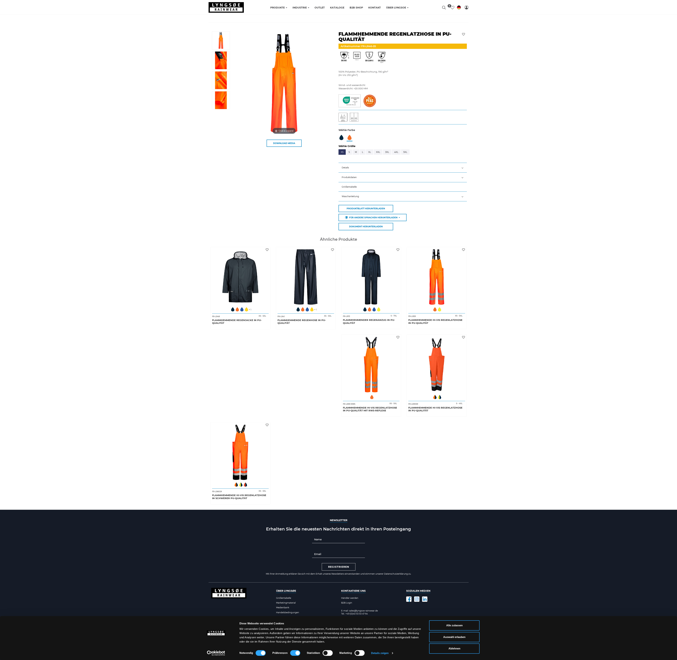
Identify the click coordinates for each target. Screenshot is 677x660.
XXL (378, 152)
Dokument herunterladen (366, 226)
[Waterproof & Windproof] (344, 117)
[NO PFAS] (369, 100)
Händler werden (349, 598)
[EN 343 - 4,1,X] (344, 59)
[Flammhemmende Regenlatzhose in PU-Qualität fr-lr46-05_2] (221, 80)
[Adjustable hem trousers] (355, 117)
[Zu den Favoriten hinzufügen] (464, 33)
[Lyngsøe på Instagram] (416, 599)
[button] (466, 7)
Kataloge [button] (337, 7)
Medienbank (282, 607)
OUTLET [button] (320, 7)
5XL (405, 152)
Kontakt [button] (374, 7)
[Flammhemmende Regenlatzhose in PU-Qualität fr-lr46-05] (221, 40)
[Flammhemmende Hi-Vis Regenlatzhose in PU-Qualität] (436, 277)
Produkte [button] (277, 7)
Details (345, 167)
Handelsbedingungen (287, 612)
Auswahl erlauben (454, 636)
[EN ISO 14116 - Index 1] (357, 59)
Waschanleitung (350, 196)
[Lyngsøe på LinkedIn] (424, 599)
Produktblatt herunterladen (366, 208)
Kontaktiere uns (353, 590)
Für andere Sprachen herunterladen (373, 217)
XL (369, 152)
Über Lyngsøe (286, 590)
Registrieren (338, 566)
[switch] (295, 653)
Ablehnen (454, 648)
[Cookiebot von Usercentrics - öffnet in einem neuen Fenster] (216, 653)
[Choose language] (459, 8)
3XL (387, 152)
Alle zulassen (454, 625)
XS (342, 152)
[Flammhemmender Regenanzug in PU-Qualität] (371, 277)
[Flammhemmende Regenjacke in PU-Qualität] (240, 277)
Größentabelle (349, 186)
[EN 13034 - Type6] (382, 59)
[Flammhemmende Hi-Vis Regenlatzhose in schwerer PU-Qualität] (240, 452)
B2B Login (346, 602)
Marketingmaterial (286, 602)
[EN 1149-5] (369, 59)
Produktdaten (349, 177)
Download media (284, 143)
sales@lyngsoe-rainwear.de (363, 610)
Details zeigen (380, 653)
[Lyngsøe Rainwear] (226, 7)
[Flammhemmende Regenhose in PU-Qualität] (306, 277)
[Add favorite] (267, 249)
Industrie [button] (299, 7)
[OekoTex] (349, 100)
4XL (396, 152)
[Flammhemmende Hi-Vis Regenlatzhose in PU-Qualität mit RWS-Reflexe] (371, 364)
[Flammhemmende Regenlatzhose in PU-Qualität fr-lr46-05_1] (221, 60)
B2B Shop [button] (356, 7)
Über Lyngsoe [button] (396, 7)
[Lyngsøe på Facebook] (408, 599)
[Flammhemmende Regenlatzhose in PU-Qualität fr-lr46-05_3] (221, 100)
